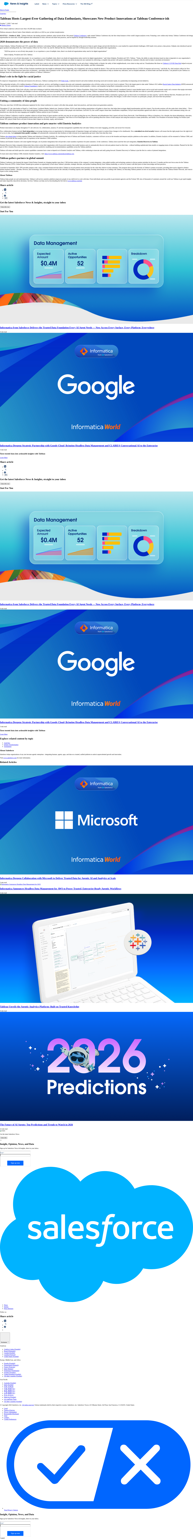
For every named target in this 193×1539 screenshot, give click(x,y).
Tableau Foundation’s (31, 86)
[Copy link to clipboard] (6, 198)
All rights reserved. (28, 1405)
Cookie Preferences (10, 1419)
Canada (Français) (10, 1355)
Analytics (3, 13)
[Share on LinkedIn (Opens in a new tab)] (5, 190)
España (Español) (9, 1363)
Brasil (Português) (9, 1351)
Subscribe (4, 1138)
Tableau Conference (80, 35)
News (6, 1305)
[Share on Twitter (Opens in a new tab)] (5, 194)
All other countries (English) (13, 1376)
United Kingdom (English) (12, 1374)
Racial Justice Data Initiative (172, 84)
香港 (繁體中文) (9, 1391)
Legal (6, 1408)
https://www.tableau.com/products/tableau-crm (59, 154)
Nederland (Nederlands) (11, 1371)
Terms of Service (9, 1410)
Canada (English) (9, 1353)
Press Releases (8, 1308)
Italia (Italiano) (8, 1369)
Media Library (6, 25)
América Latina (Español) (12, 1349)
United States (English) (11, 1356)
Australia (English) (10, 1383)
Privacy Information (10, 1412)
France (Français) (9, 1367)
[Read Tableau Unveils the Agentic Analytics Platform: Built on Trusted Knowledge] (96, 1002)
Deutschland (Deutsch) (11, 1365)
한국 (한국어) (8, 1395)
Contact (6, 1417)
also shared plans (10, 136)
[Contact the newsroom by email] (5, 1330)
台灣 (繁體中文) (9, 1393)
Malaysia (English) (10, 1397)
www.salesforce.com (10, 758)
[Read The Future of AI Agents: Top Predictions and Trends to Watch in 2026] (96, 1120)
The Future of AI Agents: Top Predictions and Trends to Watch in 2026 (36, 1124)
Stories (6, 1307)
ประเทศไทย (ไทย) (10, 1399)
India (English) (8, 1385)
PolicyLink (64, 81)
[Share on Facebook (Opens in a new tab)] (5, 196)
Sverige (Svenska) (10, 1372)
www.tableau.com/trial (75, 181)
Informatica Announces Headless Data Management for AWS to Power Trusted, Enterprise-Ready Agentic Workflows (60, 888)
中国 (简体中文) (9, 1389)
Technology (8, 746)
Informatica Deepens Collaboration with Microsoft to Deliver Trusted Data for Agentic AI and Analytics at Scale (58, 878)
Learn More (4, 457)
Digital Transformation (11, 745)
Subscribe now (5, 207)
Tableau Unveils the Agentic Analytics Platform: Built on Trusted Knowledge (39, 1006)
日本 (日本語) (8, 1387)
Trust (5, 1416)
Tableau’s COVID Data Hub (172, 63)
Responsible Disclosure (11, 1414)
